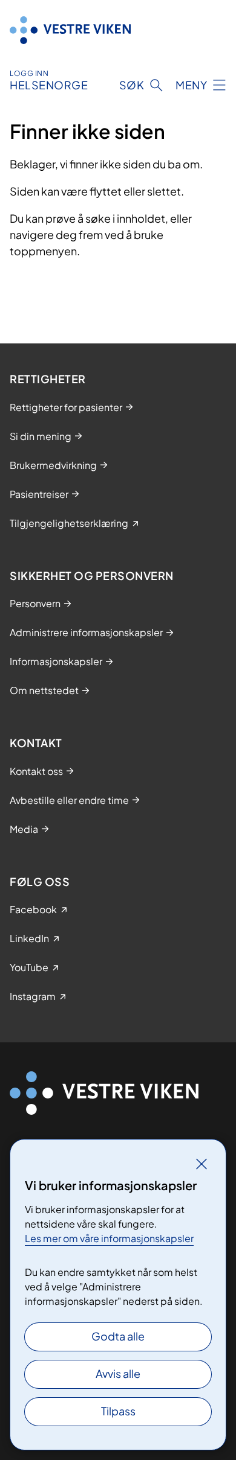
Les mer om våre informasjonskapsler (109, 1238)
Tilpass (118, 1411)
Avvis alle (118, 1373)
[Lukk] (201, 1163)
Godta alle (118, 1336)
